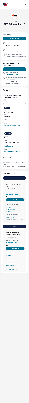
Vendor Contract (10, 217)
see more (12, 58)
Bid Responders (10, 211)
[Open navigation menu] (25, 4)
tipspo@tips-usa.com (12, 74)
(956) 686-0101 (8, 121)
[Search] (21, 4)
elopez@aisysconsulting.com (12, 151)
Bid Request (9, 207)
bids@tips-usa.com (12, 220)
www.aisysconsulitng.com (13, 51)
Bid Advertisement (10, 209)
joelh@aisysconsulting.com (12, 125)
